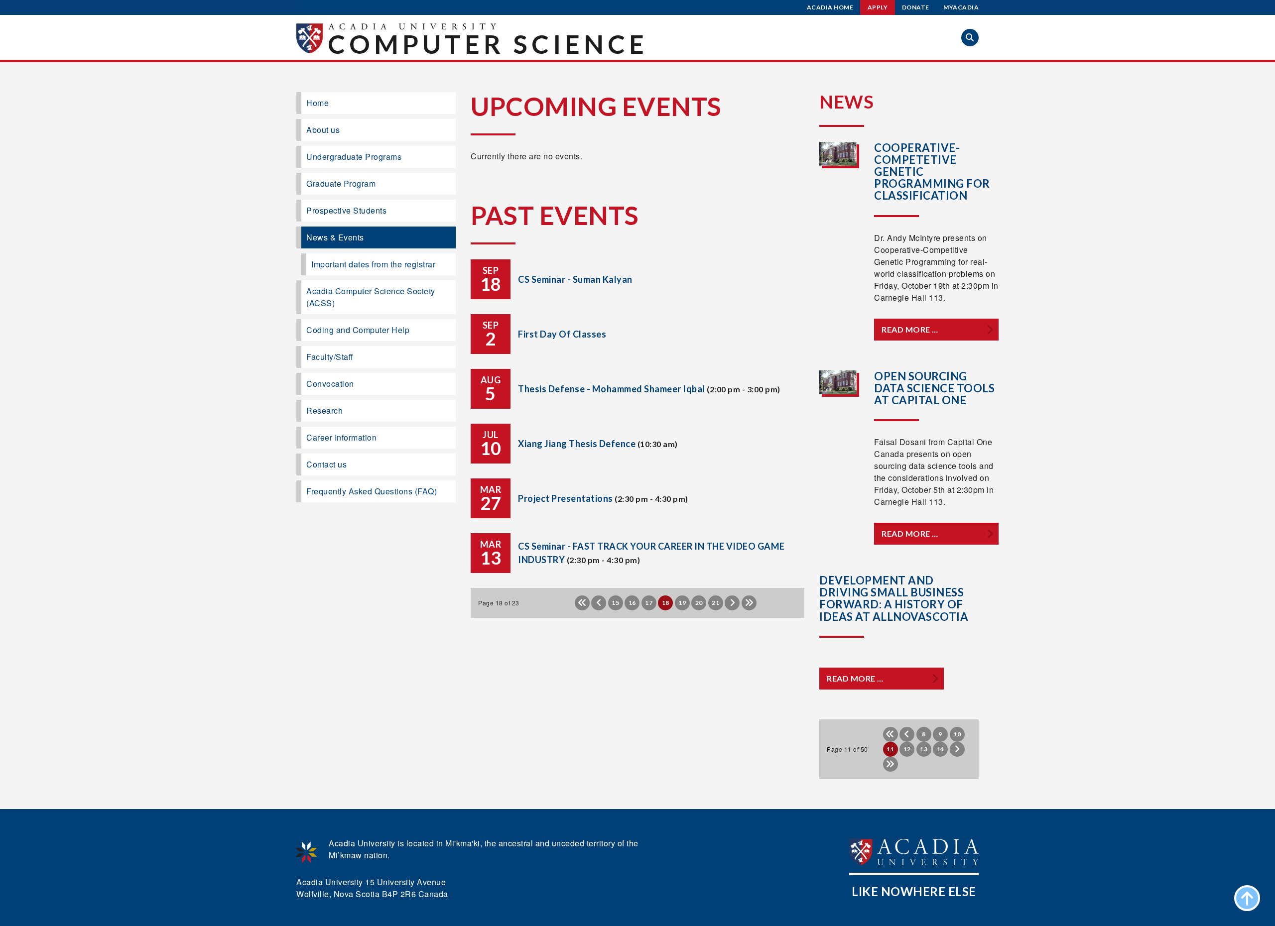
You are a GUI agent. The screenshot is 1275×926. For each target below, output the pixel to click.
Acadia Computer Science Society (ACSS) (370, 297)
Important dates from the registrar (373, 264)
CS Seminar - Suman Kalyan (575, 279)
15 (615, 602)
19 (682, 602)
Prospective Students (346, 210)
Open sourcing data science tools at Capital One (934, 388)
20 (699, 602)
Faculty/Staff (329, 356)
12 (907, 749)
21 (715, 602)
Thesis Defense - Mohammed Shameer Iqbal (611, 388)
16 (632, 602)
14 (940, 749)
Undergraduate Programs (353, 156)
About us (323, 129)
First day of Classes (562, 334)
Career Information (341, 437)
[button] (970, 37)
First (582, 602)
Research (324, 410)
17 (648, 602)
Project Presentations (565, 498)
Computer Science (488, 43)
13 (923, 749)
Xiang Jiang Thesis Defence (577, 443)
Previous (598, 602)
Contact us (326, 464)
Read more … (910, 329)
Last (749, 602)
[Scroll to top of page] (1247, 898)
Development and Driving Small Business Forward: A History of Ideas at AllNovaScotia (893, 598)
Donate (915, 7)
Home (317, 103)
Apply (878, 7)
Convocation (330, 383)
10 (957, 734)
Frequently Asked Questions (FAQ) (371, 491)
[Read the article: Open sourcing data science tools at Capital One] (838, 382)
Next (732, 602)
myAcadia (961, 7)
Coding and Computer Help (357, 330)
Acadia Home (830, 7)
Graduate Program (341, 183)
